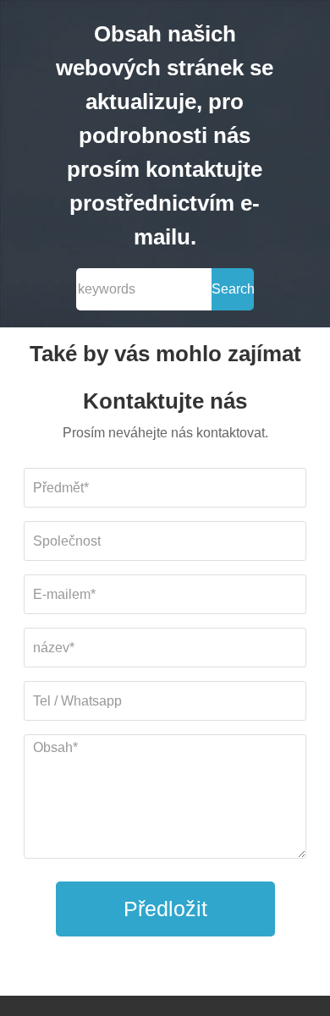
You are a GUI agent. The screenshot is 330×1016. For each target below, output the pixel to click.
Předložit (165, 908)
